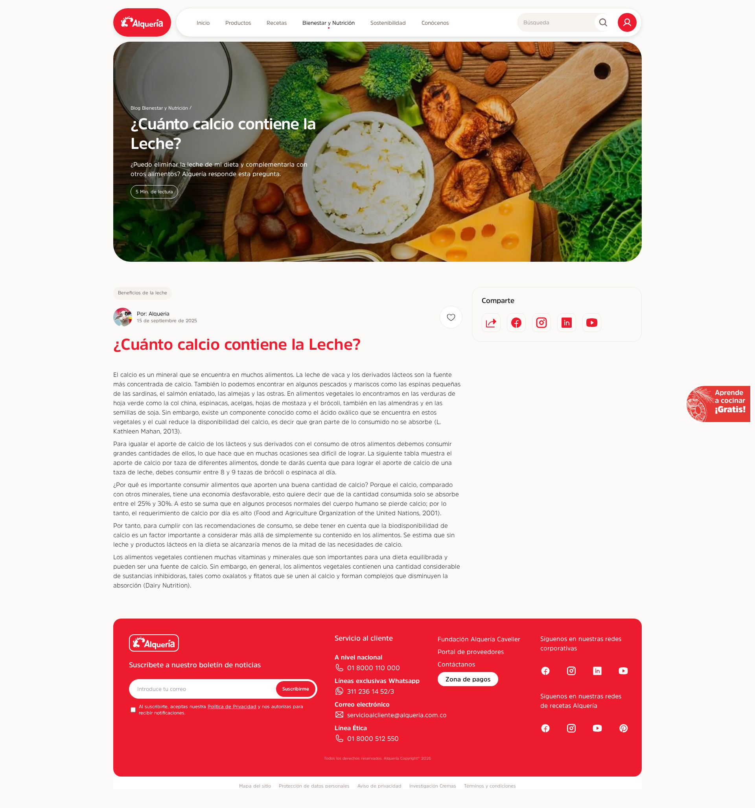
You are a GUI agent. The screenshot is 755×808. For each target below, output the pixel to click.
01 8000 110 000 (373, 668)
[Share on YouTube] (591, 322)
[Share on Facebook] (516, 322)
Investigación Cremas (432, 786)
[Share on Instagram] (541, 322)
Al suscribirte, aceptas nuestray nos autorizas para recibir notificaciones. (221, 709)
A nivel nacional (358, 657)
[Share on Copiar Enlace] (491, 322)
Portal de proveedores (471, 651)
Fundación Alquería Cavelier (479, 639)
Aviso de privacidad (379, 786)
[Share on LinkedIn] (566, 322)
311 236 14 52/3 (370, 691)
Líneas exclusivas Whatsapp (377, 681)
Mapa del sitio (255, 786)
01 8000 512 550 (373, 738)
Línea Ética (351, 728)
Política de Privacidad (232, 706)
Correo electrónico (362, 704)
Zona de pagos (468, 679)
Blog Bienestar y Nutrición (159, 108)
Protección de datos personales (314, 786)
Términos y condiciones (490, 786)
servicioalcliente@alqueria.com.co (397, 715)
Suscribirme (295, 689)
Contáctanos (456, 664)
